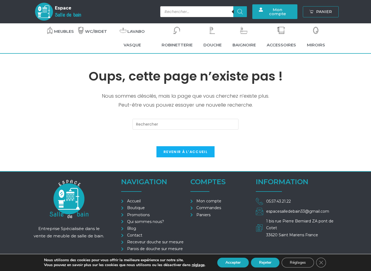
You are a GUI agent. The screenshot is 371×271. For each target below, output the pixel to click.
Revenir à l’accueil (185, 151)
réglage (198, 265)
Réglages (298, 262)
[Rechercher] (240, 11)
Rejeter (265, 262)
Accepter (233, 262)
